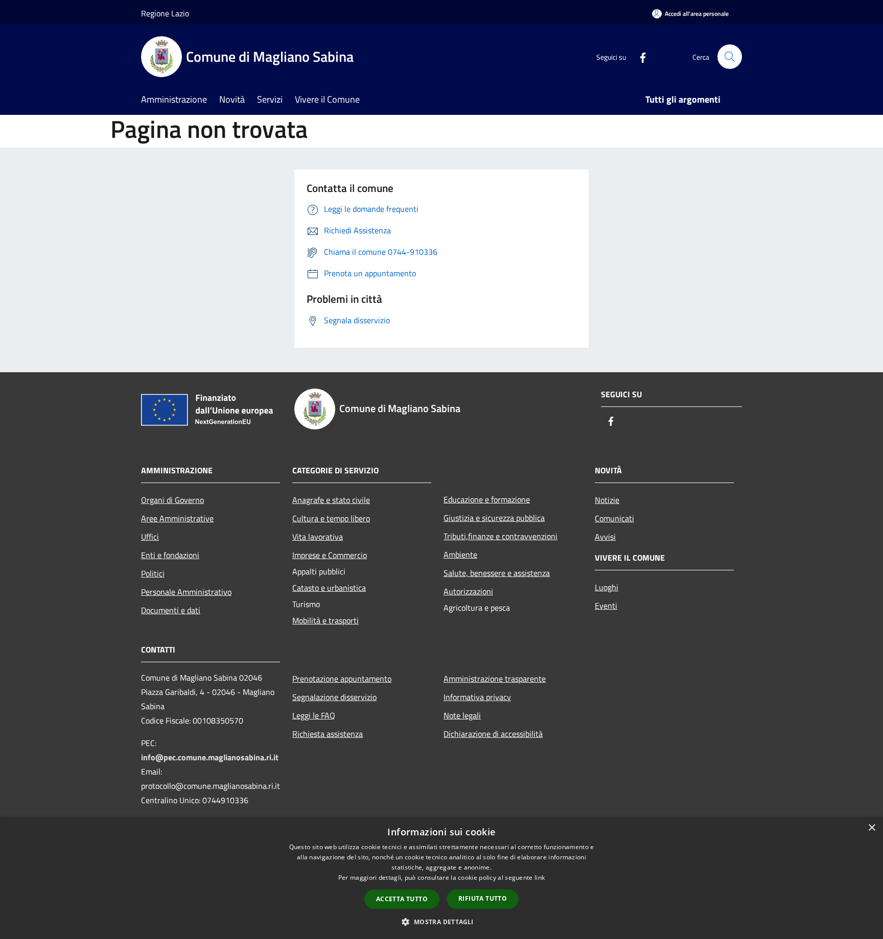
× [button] (871, 828)
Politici (153, 573)
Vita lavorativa (317, 537)
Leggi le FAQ (313, 715)
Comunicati (614, 518)
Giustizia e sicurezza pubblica (494, 518)
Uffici (150, 537)
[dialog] (441, 878)
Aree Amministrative (177, 518)
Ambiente (460, 554)
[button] (441, 922)
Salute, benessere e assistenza (497, 573)
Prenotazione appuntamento (341, 678)
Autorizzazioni (468, 591)
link (540, 877)
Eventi (606, 605)
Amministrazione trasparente (495, 678)
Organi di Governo (172, 500)
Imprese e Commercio (329, 555)
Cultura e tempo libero (331, 518)
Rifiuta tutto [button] (482, 898)
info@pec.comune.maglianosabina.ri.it (209, 757)
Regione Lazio (165, 13)
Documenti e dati (170, 610)
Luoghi (606, 587)
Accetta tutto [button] (402, 899)
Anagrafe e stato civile (331, 500)
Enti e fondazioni (170, 555)
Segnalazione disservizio (334, 697)
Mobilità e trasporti (325, 620)
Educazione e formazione (487, 499)
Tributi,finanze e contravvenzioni (500, 536)
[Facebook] (639, 56)
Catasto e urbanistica (329, 588)
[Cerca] (729, 56)
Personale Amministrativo (186, 592)
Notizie (607, 500)
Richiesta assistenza (327, 734)
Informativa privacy (477, 697)
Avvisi (605, 537)
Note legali (462, 715)
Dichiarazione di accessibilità (493, 734)
